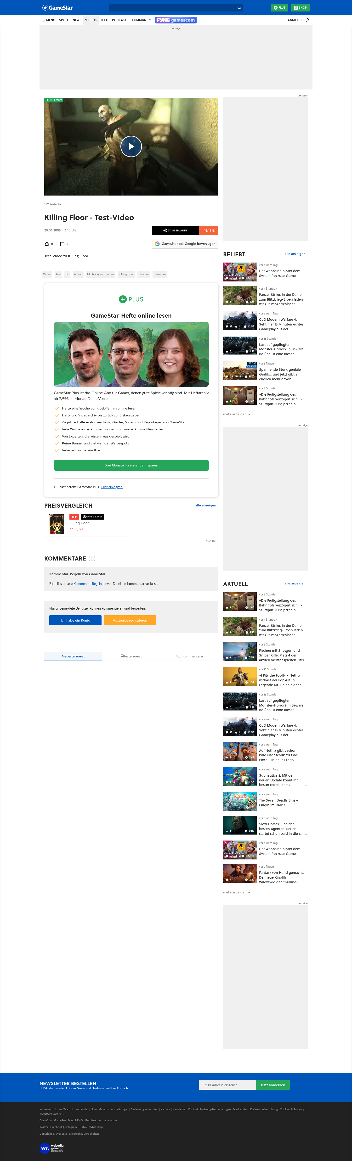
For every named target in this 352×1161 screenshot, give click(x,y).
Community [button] (141, 20)
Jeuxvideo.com (107, 1120)
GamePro (60, 1120)
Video (47, 274)
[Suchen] (239, 7)
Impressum (46, 1109)
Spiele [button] (64, 20)
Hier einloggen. (112, 486)
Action (78, 274)
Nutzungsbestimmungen (215, 1109)
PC (67, 274)
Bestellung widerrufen (144, 1109)
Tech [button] (104, 20)
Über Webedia (100, 1109)
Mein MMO (75, 1120)
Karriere (165, 1109)
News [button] (77, 20)
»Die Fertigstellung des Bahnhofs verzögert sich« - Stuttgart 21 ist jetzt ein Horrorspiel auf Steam (280, 401)
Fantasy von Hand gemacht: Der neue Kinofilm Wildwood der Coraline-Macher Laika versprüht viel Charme (281, 882)
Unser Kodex (80, 1109)
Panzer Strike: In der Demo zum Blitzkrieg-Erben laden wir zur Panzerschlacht (281, 299)
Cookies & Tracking (292, 1109)
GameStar (46, 1120)
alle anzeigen (205, 505)
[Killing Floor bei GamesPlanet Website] (57, 524)
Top (189, 656)
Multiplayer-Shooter (100, 274)
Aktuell (235, 583)
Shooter (144, 274)
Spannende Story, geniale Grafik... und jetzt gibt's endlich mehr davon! (280, 374)
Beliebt (234, 254)
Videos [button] (91, 20)
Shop (303, 8)
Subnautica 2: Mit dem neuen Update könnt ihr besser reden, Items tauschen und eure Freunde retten (281, 785)
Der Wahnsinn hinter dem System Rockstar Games (279, 273)
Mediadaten (240, 1109)
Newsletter (179, 1109)
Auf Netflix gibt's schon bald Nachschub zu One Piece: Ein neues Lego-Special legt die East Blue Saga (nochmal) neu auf (279, 760)
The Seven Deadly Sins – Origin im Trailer (278, 803)
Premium (160, 274)
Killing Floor (126, 274)
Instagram (71, 1127)
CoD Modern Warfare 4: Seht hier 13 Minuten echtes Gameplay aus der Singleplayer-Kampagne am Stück (281, 329)
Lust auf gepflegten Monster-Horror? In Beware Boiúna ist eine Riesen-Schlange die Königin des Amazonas (281, 354)
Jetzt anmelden (273, 1085)
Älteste (131, 656)
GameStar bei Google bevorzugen (188, 243)
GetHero (90, 1120)
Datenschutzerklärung (264, 1109)
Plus (281, 8)
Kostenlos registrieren (130, 620)
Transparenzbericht (51, 1113)
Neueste (73, 656)
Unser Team (62, 1109)
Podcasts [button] (120, 20)
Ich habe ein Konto (75, 620)
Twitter (44, 1127)
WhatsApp (96, 1127)
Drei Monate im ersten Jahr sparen (131, 465)
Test (58, 274)
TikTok (83, 1127)
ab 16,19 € (76, 529)
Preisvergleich (68, 505)
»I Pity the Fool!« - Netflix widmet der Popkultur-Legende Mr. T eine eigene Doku (280, 682)
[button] (48, 20)
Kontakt (193, 1109)
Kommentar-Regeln (88, 583)
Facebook (56, 1127)
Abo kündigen (120, 1109)
